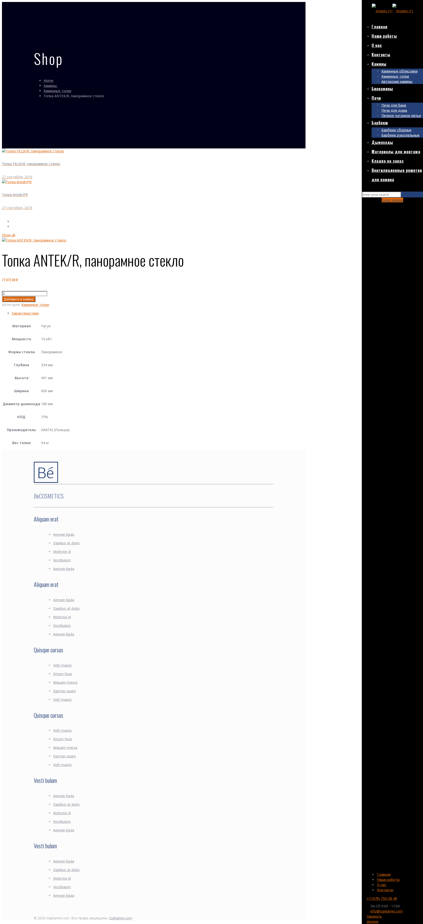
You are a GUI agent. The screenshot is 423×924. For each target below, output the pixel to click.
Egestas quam (64, 691)
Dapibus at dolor (66, 543)
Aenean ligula (63, 534)
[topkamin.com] (392, 11)
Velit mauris (62, 665)
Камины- (51, 85)
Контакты (385, 890)
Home (48, 80)
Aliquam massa (65, 682)
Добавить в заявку (19, 299)
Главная (384, 874)
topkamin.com (120, 918)
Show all (8, 235)
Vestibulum (62, 560)
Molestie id (62, 551)
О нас (381, 884)
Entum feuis (62, 673)
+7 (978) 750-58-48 (382, 898)
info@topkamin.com (386, 911)
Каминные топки (57, 90)
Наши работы (388, 879)
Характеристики (25, 313)
